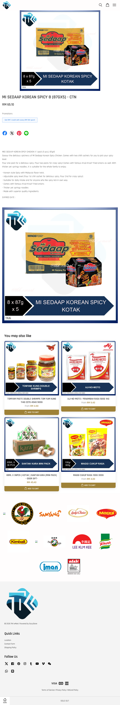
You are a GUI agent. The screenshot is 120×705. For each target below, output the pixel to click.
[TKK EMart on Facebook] (13, 665)
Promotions (7, 113)
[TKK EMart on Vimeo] (43, 665)
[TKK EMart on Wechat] (49, 665)
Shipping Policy (10, 647)
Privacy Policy (61, 690)
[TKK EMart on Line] (13, 672)
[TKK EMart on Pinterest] (19, 665)
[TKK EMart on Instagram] (25, 665)
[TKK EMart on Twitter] (6, 665)
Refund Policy (73, 690)
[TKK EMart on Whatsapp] (6, 672)
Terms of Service (48, 690)
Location (7, 640)
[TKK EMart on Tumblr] (31, 665)
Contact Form (9, 644)
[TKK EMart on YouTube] (37, 665)
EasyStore (33, 623)
